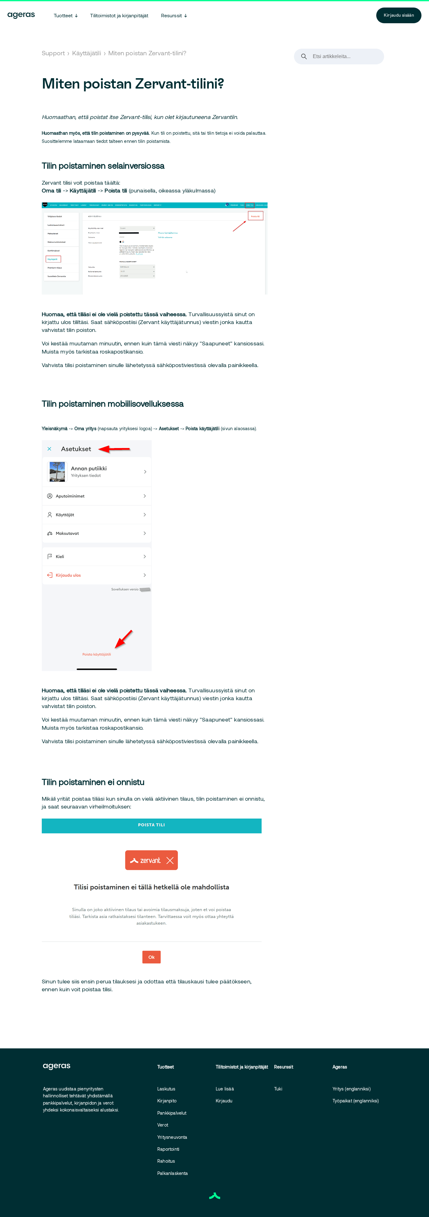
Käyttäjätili (86, 53)
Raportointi (168, 1149)
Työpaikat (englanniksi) (356, 1100)
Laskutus (166, 1088)
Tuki (278, 1088)
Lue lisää (225, 1088)
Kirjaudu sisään (399, 15)
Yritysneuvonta (172, 1137)
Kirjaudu (224, 1100)
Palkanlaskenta (172, 1173)
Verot (162, 1125)
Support (53, 53)
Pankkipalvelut (172, 1113)
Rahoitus (166, 1161)
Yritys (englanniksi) (352, 1088)
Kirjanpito (166, 1100)
